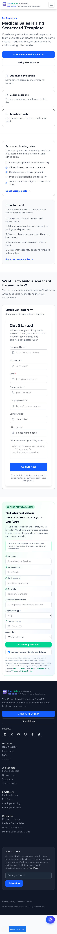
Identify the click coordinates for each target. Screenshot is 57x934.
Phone (17, 387)
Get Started (28, 466)
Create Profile (9, 783)
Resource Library (11, 819)
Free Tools (7, 751)
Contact (6, 759)
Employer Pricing (11, 803)
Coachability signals (16, 191)
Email (13, 374)
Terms (14, 671)
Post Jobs (7, 799)
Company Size (17, 414)
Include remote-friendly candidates (28, 652)
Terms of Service (37, 668)
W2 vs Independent (12, 827)
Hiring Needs (16, 427)
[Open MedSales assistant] (50, 920)
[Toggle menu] (51, 5)
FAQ (4, 755)
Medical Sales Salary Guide (16, 831)
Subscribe (14, 883)
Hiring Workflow (27, 62)
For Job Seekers (10, 771)
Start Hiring (28, 721)
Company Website (18, 400)
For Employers (10, 795)
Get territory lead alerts (29, 644)
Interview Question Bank (27, 54)
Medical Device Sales (13, 823)
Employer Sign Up (11, 807)
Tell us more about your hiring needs (26, 440)
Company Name (18, 347)
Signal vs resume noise (17, 259)
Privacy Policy (20, 668)
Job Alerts (7, 779)
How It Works (9, 747)
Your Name (15, 360)
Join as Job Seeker (28, 714)
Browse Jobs (8, 775)
